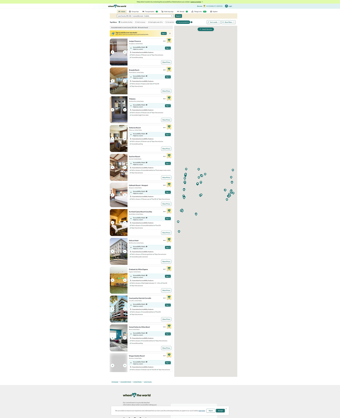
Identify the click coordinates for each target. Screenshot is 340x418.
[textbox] (145, 16)
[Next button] (125, 52)
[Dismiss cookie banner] (226, 408)
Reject (211, 410)
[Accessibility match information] (147, 47)
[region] (119, 52)
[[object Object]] (170, 33)
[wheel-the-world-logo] (117, 6)
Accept (220, 410)
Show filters (228, 22)
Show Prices (166, 62)
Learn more (202, 410)
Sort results (213, 22)
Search (178, 16)
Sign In (164, 33)
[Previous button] (112, 52)
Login (230, 6)
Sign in (168, 48)
